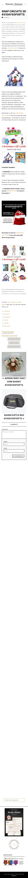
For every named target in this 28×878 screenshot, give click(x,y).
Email (5, 448)
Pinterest (6, 314)
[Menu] (2, 4)
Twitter (6, 320)
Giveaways (11, 335)
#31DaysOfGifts (5, 335)
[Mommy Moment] (14, 4)
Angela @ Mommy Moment (8, 331)
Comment (5, 429)
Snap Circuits (14, 343)
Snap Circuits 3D (13, 48)
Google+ (6, 323)
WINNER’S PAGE (12, 191)
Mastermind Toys (20, 22)
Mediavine (14, 875)
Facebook (7, 311)
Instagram (7, 317)
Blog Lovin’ (7, 326)
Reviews (16, 335)
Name (5, 441)
